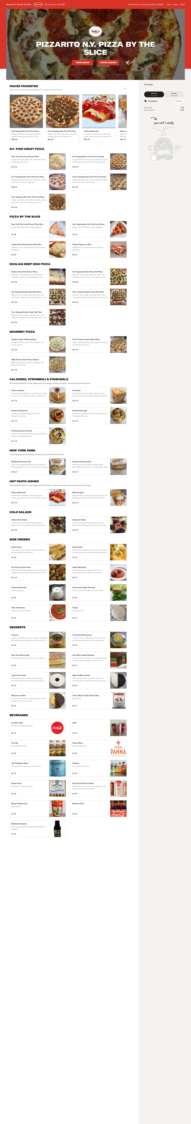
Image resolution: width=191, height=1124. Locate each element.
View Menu (83, 62)
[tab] (154, 94)
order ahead (38, 4)
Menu (169, 4)
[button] (38, 161)
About (182, 4)
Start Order (108, 62)
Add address (178, 101)
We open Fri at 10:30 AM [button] (55, 4)
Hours (175, 4)
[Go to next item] (125, 88)
